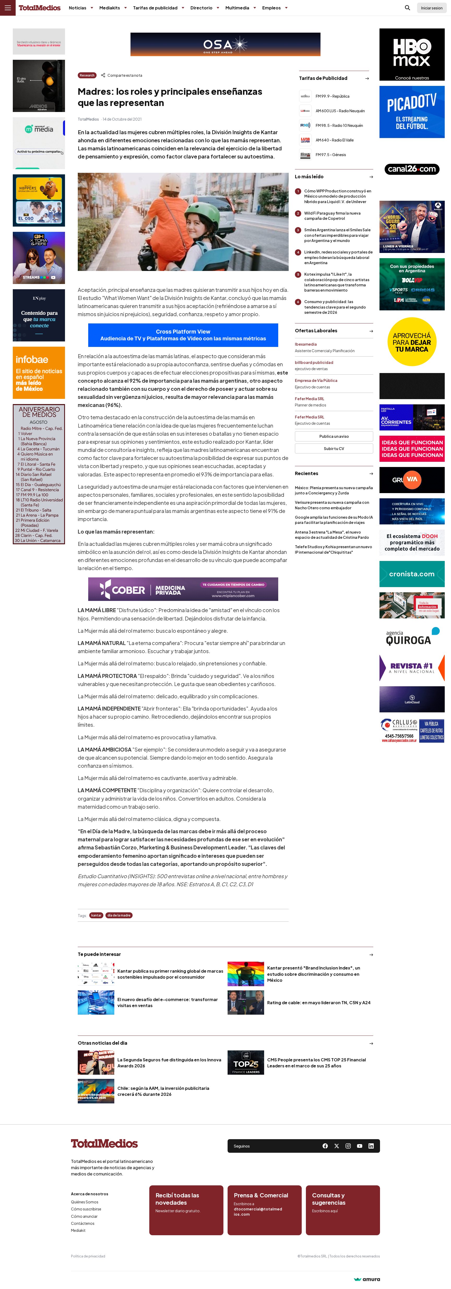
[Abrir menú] (8, 8)
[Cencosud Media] (39, 143)
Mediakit (78, 1230)
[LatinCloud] (412, 699)
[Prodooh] (412, 543)
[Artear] (412, 511)
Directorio (201, 7)
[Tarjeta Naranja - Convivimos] (412, 668)
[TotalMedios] (113, 1144)
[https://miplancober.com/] (183, 589)
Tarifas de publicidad (155, 7)
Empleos (271, 7)
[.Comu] (412, 112)
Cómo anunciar (84, 1216)
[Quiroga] (412, 637)
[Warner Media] (412, 54)
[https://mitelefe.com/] (39, 258)
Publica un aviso (334, 436)
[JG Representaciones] (412, 342)
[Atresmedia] (412, 227)
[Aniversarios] (39, 474)
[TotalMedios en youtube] (359, 1146)
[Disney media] (39, 200)
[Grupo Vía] (412, 480)
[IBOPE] (183, 335)
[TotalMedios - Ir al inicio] (40, 8)
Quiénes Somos (84, 1201)
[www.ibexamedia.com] (412, 417)
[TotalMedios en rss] (371, 1146)
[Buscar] (407, 8)
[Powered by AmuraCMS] (367, 1280)
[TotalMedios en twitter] (336, 1146)
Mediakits (109, 7)
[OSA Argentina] (225, 44)
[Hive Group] (412, 386)
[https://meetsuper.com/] (412, 449)
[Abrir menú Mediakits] (125, 7)
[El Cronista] (412, 574)
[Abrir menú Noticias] (91, 7)
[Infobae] (39, 373)
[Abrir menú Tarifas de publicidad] (183, 7)
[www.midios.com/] (39, 86)
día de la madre (119, 915)
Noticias (77, 7)
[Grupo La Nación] (39, 315)
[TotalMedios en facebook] (325, 1146)
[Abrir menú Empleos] (286, 7)
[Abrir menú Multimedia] (254, 7)
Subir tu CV (334, 448)
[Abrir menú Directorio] (218, 7)
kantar (96, 915)
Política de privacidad (88, 1256)
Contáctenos (82, 1223)
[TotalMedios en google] (348, 1146)
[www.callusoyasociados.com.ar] (412, 731)
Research (87, 75)
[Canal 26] (412, 169)
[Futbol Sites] (412, 284)
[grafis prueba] (39, 41)
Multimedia (237, 7)
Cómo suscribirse (86, 1209)
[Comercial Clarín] (412, 605)
